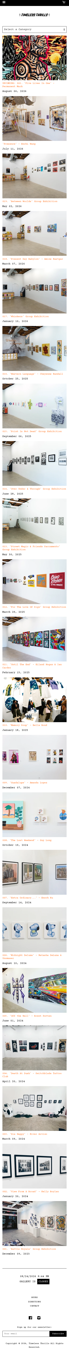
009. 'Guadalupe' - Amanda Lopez (24, 782)
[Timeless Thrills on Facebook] (30, 1318)
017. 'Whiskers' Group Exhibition (25, 316)
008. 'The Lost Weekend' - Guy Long (27, 840)
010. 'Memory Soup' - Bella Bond (24, 725)
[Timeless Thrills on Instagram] (39, 1318)
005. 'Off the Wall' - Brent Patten (27, 1016)
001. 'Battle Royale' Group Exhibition (29, 1249)
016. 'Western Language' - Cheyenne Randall (32, 374)
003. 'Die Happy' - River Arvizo (24, 1134)
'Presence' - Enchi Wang (19, 144)
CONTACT (34, 1306)
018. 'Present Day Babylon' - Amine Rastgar (32, 259)
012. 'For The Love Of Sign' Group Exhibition (34, 607)
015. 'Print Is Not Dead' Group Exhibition (32, 431)
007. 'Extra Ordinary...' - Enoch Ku (27, 897)
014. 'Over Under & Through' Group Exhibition (34, 489)
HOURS (34, 1297)
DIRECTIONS (34, 1302)
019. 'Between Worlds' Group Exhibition (29, 201)
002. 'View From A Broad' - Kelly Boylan (30, 1191)
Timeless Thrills (39, 1343)
